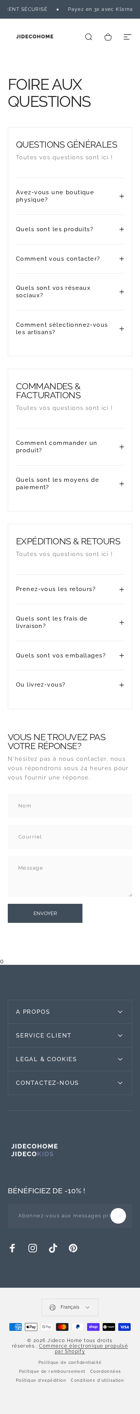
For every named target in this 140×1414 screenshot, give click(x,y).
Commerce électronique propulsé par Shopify (83, 1348)
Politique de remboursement (52, 1371)
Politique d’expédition (41, 1380)
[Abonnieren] (118, 1216)
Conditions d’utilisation (97, 1380)
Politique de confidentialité (70, 1362)
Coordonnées (105, 1371)
